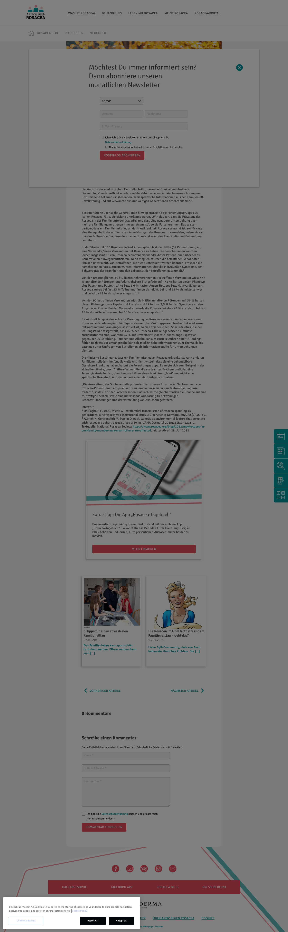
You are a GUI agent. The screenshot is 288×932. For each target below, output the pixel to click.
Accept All (121, 920)
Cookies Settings (26, 920)
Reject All (92, 920)
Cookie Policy (79, 910)
